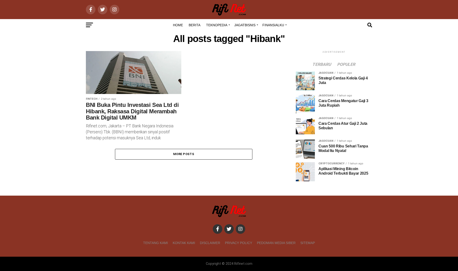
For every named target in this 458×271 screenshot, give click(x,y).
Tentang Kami (155, 243)
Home (178, 25)
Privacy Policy (238, 243)
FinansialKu (273, 25)
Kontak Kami (184, 243)
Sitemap (307, 243)
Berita (194, 25)
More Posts (183, 154)
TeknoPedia (216, 25)
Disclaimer (210, 243)
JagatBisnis (244, 25)
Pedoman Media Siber (276, 243)
